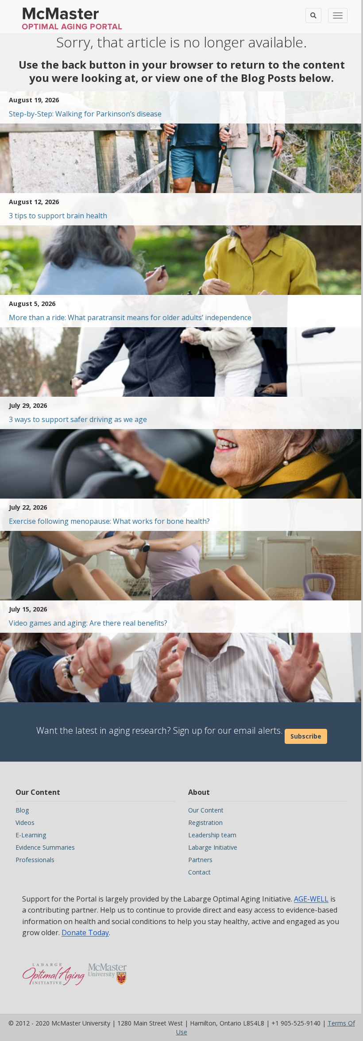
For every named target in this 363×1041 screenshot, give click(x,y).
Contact (199, 872)
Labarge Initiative (212, 847)
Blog (22, 810)
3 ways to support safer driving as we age (78, 419)
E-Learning (30, 835)
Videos (25, 822)
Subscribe (305, 736)
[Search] (313, 15)
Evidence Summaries (45, 847)
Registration (205, 822)
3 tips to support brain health (58, 216)
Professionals (34, 859)
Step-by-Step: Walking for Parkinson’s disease (85, 114)
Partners (200, 859)
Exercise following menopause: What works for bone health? (109, 521)
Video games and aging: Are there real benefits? (88, 623)
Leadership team (212, 835)
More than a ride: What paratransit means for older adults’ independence (130, 317)
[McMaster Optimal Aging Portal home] (53, 969)
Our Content (206, 810)
